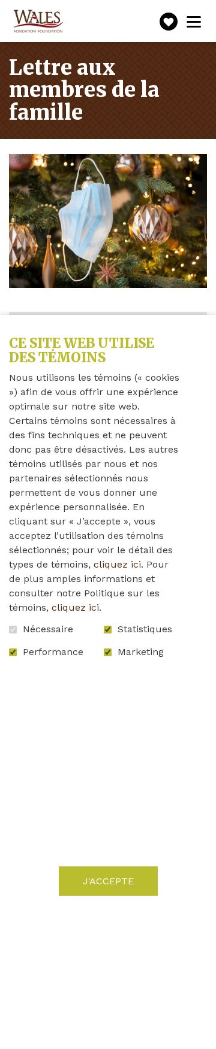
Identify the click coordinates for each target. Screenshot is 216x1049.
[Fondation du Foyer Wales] (37, 22)
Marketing (141, 652)
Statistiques (145, 629)
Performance (53, 652)
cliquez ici (117, 564)
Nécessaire (48, 629)
